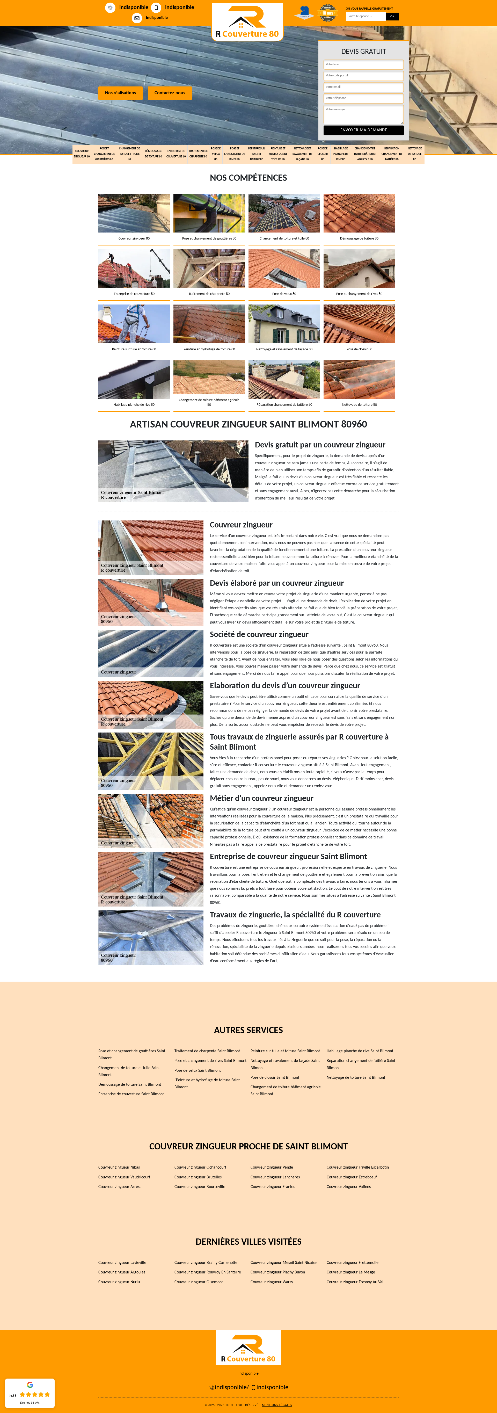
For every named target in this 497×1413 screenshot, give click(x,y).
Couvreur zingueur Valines (349, 1187)
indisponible (133, 8)
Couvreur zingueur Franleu (273, 1187)
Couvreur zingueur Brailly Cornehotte (205, 1263)
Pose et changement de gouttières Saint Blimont (131, 1054)
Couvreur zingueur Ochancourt (200, 1167)
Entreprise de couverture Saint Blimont (131, 1094)
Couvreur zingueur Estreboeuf (352, 1177)
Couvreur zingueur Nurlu (119, 1282)
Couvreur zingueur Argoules (121, 1272)
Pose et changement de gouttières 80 (104, 154)
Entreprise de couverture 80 (176, 154)
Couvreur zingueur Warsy (272, 1282)
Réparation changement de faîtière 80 (392, 154)
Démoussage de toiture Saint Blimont (129, 1085)
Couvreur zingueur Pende (272, 1167)
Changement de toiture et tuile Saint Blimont (129, 1071)
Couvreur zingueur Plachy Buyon (278, 1272)
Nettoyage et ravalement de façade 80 (302, 154)
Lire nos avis (30, 1402)
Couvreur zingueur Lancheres (275, 1177)
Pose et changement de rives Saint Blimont (210, 1061)
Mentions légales (277, 1405)
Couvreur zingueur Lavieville (122, 1263)
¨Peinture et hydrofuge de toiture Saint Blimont (207, 1083)
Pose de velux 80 (216, 154)
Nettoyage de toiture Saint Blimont (356, 1078)
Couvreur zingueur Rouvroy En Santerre (207, 1272)
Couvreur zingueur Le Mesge (351, 1272)
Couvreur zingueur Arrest (119, 1187)
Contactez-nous (170, 93)
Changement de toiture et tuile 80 (129, 154)
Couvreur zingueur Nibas (119, 1167)
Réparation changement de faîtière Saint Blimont (361, 1064)
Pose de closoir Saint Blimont (275, 1078)
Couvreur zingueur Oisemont (198, 1282)
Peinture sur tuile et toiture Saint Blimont (285, 1051)
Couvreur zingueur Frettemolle (352, 1263)
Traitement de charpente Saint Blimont (207, 1051)
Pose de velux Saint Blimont (197, 1071)
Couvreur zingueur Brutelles (198, 1177)
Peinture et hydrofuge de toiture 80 (278, 154)
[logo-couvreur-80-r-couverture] (247, 22)
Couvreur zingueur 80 (82, 154)
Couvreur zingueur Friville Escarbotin (358, 1167)
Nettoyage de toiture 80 (415, 154)
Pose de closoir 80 (323, 154)
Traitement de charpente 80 (198, 154)
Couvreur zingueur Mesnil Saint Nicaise (284, 1263)
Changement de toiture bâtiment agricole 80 (365, 154)
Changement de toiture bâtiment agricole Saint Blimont (286, 1090)
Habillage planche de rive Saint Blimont (360, 1051)
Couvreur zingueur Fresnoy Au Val (355, 1282)
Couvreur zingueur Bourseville (199, 1187)
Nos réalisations (120, 93)
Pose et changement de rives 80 (234, 154)
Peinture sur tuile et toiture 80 (256, 154)
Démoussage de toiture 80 (153, 154)
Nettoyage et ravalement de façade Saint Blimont (285, 1064)
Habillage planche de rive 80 (340, 154)
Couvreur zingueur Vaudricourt (124, 1177)
